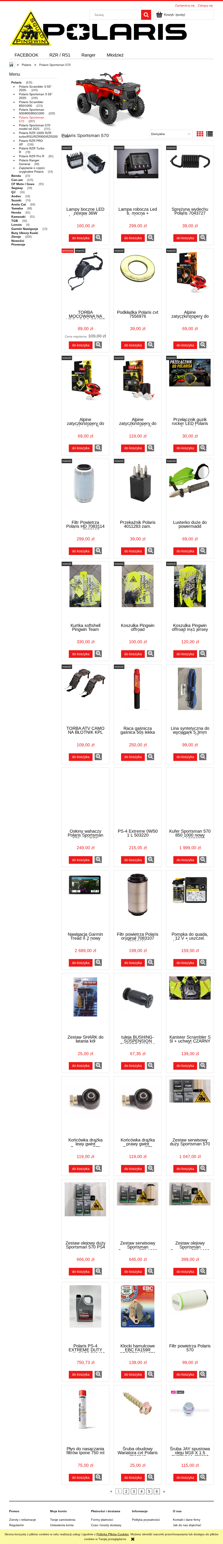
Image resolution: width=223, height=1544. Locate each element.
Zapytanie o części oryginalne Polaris (32, 169)
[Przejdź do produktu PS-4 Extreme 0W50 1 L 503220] (137, 798)
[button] (98, 237)
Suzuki (16, 200)
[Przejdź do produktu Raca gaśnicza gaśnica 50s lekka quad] (137, 695)
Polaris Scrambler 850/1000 (31, 103)
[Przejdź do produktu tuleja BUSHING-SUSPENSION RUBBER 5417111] (137, 1003)
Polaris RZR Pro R (31, 156)
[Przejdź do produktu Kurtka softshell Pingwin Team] (85, 592)
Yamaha (17, 208)
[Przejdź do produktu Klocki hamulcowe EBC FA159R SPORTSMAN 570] (137, 1312)
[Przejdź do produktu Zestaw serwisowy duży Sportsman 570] (190, 1106)
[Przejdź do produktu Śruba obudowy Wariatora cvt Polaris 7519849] (137, 1415)
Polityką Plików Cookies (112, 1534)
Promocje (18, 244)
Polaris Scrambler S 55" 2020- (35, 88)
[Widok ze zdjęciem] (200, 134)
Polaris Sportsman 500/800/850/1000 (31, 111)
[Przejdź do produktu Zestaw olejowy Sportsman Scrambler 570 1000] (190, 1209)
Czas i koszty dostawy (106, 1525)
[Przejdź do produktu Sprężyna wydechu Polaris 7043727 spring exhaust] (190, 176)
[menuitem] (26, 55)
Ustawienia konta (62, 1525)
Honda (16, 212)
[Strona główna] (30, 27)
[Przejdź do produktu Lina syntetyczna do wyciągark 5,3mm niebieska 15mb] (190, 695)
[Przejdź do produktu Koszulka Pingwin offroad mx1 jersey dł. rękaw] (190, 592)
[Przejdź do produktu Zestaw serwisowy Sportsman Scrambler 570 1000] (137, 1209)
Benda (16, 175)
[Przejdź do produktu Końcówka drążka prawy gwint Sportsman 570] (137, 1106)
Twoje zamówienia (62, 1519)
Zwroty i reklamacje (22, 1519)
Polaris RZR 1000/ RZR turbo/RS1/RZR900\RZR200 (38, 134)
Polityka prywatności (146, 1519)
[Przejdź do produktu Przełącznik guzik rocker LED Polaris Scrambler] (190, 386)
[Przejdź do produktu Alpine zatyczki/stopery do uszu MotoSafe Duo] (137, 386)
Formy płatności (102, 1519)
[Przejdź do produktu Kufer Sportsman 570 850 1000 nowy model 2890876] (190, 798)
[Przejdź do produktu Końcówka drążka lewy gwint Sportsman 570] (85, 1106)
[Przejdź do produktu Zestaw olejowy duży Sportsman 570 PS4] (85, 1209)
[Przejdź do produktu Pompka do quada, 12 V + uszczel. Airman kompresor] (190, 901)
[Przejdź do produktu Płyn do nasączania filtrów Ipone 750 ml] (85, 1415)
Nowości (17, 240)
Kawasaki (18, 216)
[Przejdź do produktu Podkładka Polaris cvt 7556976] (137, 279)
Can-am (17, 180)
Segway (17, 188)
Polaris (16, 82)
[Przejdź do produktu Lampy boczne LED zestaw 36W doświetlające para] (85, 176)
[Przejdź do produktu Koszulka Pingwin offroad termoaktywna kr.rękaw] (137, 592)
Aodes (16, 196)
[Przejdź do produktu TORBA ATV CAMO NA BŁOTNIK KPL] (85, 695)
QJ (13, 192)
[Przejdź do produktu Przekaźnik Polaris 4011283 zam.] (137, 489)
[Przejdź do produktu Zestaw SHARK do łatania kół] (85, 1003)
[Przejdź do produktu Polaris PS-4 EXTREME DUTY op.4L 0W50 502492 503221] (85, 1312)
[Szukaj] (146, 15)
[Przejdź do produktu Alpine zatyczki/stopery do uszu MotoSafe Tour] (85, 386)
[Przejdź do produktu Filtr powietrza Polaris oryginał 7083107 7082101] (137, 901)
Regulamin (16, 1525)
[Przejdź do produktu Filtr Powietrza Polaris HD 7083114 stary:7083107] (85, 489)
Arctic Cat (18, 204)
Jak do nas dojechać (187, 1525)
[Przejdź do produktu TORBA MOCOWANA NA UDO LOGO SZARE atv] (85, 279)
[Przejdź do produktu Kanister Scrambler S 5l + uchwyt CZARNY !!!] (190, 1003)
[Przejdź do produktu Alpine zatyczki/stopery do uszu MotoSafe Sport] (190, 279)
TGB (14, 220)
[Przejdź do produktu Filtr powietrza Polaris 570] (190, 1312)
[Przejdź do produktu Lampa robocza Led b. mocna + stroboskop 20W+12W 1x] (137, 176)
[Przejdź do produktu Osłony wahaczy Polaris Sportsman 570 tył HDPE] (85, 798)
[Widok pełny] (209, 134)
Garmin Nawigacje (24, 229)
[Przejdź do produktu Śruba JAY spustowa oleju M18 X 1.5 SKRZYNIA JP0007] (190, 1415)
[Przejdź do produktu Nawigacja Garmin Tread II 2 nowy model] (85, 901)
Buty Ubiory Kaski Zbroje (24, 234)
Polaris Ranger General (29, 162)
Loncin (16, 224)
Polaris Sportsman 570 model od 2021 (34, 127)
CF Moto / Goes (22, 184)
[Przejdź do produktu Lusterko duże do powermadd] (190, 489)
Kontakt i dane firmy (186, 1519)
